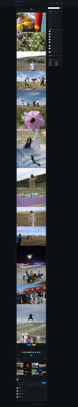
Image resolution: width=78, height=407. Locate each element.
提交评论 (44, 382)
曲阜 (39, 368)
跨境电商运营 (20, 394)
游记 (31, 355)
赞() (39, 10)
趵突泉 (32, 375)
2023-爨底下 (40, 375)
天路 (31, 9)
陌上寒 (17, 1)
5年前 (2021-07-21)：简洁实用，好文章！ (56, 49)
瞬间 (51, 3)
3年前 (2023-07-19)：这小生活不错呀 (55, 31)
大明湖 (25, 375)
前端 (56, 3)
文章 (53, 3)
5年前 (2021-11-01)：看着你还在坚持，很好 (54, 37)
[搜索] (61, 8)
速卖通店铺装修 (20, 397)
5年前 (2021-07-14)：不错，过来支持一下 (55, 52)
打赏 (34, 344)
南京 (17, 368)
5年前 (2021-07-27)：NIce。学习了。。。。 (56, 42)
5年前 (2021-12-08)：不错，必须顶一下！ (55, 34)
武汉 (24, 368)
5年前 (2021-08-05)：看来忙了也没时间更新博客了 (55, 39)
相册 (59, 3)
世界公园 (33, 368)
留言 (62, 3)
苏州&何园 (18, 375)
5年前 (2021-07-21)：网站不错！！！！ (56, 46)
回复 (24, 388)
